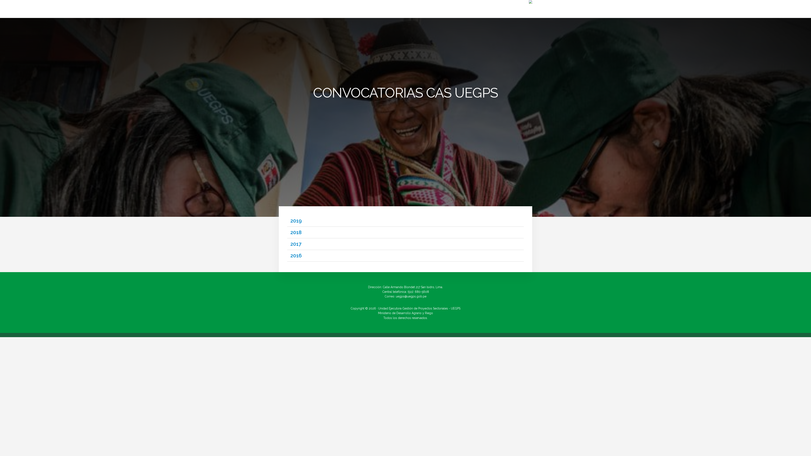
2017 (295, 244)
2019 (296, 221)
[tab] (405, 221)
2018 (296, 232)
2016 (296, 255)
